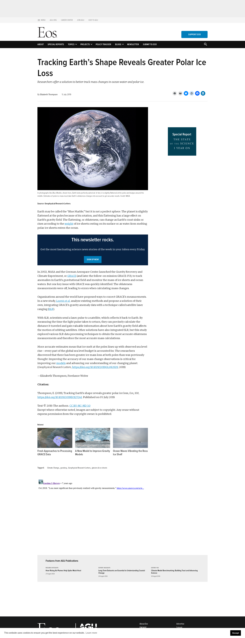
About (40, 44)
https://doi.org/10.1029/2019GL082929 (95, 367)
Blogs (118, 44)
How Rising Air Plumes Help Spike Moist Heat (63, 570)
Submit (179, 627)
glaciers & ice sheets (99, 468)
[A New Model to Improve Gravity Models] (92, 438)
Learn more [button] (91, 633)
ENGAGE (143, 627)
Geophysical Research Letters (79, 468)
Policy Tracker (103, 44)
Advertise (180, 623)
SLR (51, 309)
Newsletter (133, 44)
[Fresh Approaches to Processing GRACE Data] (54, 438)
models (61, 363)
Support (194, 34)
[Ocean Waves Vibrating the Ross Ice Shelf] (130, 438)
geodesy (63, 468)
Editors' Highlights (104, 568)
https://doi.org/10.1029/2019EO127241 (59, 397)
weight (69, 223)
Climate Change (53, 468)
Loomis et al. (63, 300)
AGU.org (53, 20)
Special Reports (56, 44)
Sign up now (93, 259)
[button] (92, 250)
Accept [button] (235, 633)
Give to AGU (93, 20)
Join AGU (80, 20)
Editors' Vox (155, 568)
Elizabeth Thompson (49, 94)
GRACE (71, 276)
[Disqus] (92, 513)
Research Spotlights (52, 568)
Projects (85, 44)
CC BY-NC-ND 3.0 (79, 405)
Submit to (150, 44)
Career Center (67, 20)
